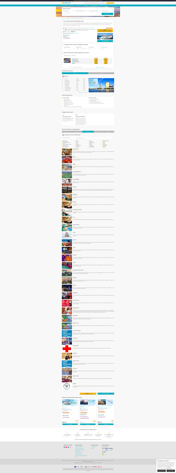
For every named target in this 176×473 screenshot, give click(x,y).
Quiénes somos (93, 446)
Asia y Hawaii (65, 407)
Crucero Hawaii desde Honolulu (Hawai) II (105, 405)
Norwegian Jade (68, 31)
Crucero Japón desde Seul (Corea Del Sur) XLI (69, 406)
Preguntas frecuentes (78, 446)
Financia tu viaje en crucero (79, 448)
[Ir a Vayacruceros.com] (66, 2)
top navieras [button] (71, 5)
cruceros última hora (103, 5)
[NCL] (73, 31)
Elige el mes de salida (67, 55)
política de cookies (169, 468)
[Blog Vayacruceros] (64, 447)
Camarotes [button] (76, 131)
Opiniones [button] (108, 131)
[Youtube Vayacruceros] (66, 447)
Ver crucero (70, 424)
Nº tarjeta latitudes (104, 47)
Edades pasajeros (79, 47)
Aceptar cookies (170, 470)
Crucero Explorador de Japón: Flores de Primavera (87, 406)
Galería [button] (98, 131)
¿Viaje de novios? (91, 47)
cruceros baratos (85, 5)
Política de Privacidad (78, 452)
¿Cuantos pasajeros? (67, 47)
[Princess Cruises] (85, 422)
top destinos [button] (64, 5)
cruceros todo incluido (94, 5)
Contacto (92, 448)
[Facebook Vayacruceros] (68, 447)
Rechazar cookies (161, 470)
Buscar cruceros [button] (107, 13)
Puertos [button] (101, 73)
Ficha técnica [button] (66, 131)
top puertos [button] (78, 5)
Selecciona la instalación (66, 137)
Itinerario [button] (74, 73)
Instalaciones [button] (88, 131)
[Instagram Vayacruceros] (70, 447)
